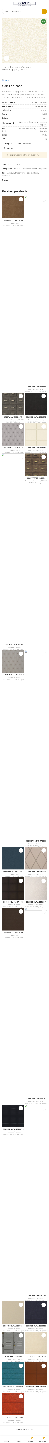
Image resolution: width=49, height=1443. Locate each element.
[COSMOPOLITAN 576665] (36, 290)
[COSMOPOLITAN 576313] (13, 858)
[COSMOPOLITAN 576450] (36, 434)
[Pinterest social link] (15, 180)
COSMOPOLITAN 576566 (36, 871)
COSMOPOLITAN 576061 (36, 902)
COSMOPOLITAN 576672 (13, 1129)
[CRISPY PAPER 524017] (13, 404)
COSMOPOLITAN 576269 (13, 675)
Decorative (20, 173)
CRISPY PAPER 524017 (13, 417)
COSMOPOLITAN (9, 225)
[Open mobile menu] (3, 3)
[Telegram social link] (21, 180)
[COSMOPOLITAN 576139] (36, 1312)
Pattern (29, 173)
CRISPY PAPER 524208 (13, 1356)
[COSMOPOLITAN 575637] (13, 1373)
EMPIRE (24, 70)
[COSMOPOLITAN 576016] (13, 919)
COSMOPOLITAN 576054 (13, 1326)
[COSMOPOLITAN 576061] (36, 888)
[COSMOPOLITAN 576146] (13, 207)
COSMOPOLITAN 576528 (36, 1295)
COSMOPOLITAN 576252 (36, 1099)
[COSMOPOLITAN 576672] (13, 1116)
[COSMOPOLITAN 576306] (13, 547)
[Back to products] (6, 75)
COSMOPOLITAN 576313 (13, 871)
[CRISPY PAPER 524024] (36, 464)
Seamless (6, 176)
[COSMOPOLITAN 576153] (36, 1343)
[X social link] (12, 180)
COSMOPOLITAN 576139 (36, 1326)
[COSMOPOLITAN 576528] (36, 1199)
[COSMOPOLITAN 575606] (13, 1404)
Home (5, 67)
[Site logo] (24, 4)
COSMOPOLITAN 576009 (36, 841)
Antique (10, 173)
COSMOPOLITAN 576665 (36, 387)
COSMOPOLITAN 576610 (13, 902)
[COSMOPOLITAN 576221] (13, 434)
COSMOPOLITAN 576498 (36, 1387)
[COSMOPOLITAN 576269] (13, 661)
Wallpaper (25, 67)
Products (14, 67)
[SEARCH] (44, 11)
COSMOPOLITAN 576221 (13, 448)
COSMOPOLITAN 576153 (36, 1356)
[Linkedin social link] (18, 180)
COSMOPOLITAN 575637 (13, 1387)
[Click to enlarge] (6, 58)
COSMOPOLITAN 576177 (36, 417)
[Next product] (9, 75)
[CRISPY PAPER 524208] (13, 1343)
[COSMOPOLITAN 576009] (36, 744)
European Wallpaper (13, 223)
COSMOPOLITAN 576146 (13, 220)
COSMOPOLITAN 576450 (36, 448)
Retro (35, 173)
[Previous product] (3, 75)
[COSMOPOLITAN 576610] (13, 888)
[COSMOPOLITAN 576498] (36, 1373)
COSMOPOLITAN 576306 (13, 644)
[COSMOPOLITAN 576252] (36, 1002)
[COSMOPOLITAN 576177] (36, 404)
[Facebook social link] (9, 180)
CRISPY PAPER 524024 (36, 478)
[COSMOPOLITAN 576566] (36, 858)
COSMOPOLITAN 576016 (13, 932)
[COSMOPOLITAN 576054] (13, 1312)
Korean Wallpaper (9, 70)
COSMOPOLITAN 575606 (13, 1417)
